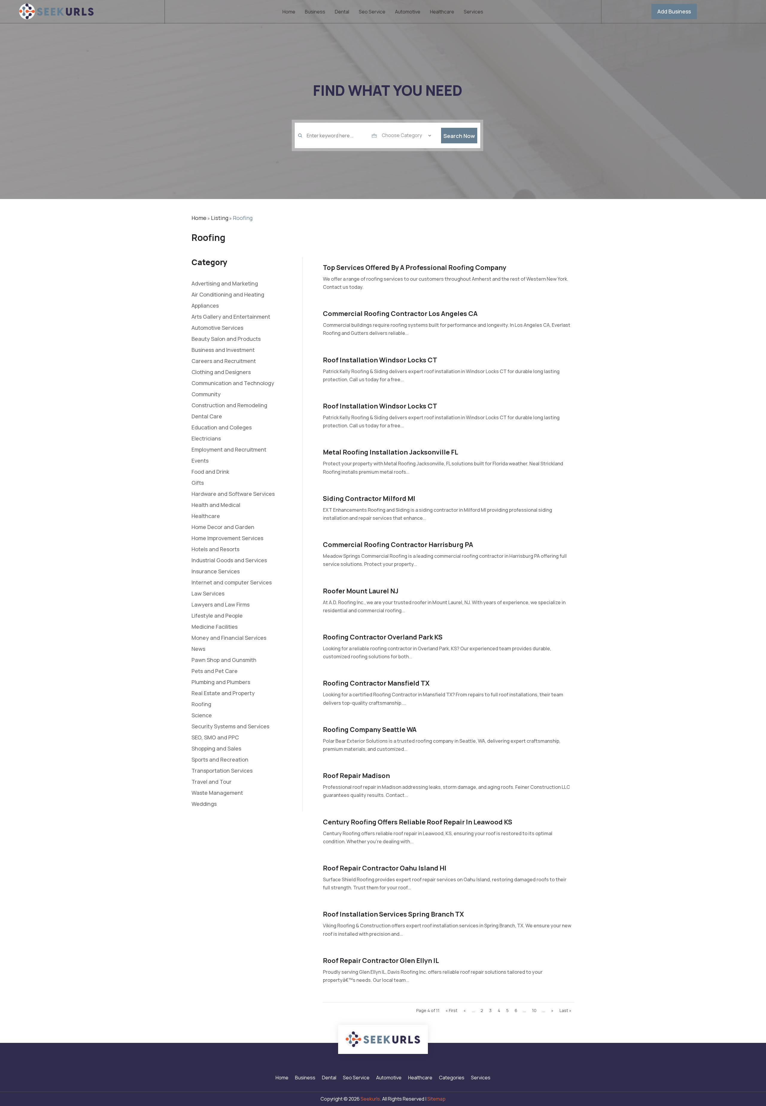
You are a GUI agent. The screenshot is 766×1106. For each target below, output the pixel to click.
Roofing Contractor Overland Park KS (383, 637)
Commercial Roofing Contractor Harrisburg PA (398, 544)
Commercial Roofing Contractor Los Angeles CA (400, 313)
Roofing (243, 217)
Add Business (674, 11)
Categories (451, 1078)
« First (452, 1010)
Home (288, 12)
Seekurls (370, 1099)
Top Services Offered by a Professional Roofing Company (414, 267)
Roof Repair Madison (356, 775)
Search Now (459, 135)
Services (473, 12)
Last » (566, 1010)
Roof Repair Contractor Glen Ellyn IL (381, 960)
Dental (342, 12)
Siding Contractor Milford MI (369, 498)
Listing (219, 217)
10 (534, 1010)
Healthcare (442, 12)
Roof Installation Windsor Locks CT (380, 360)
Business (315, 12)
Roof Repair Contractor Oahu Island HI (384, 868)
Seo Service (372, 12)
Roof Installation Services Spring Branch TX (393, 914)
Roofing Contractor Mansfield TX (376, 683)
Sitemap (436, 1099)
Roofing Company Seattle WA (370, 729)
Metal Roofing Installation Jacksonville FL (390, 452)
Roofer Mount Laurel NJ (361, 591)
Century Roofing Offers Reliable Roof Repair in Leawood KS (417, 822)
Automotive (407, 12)
